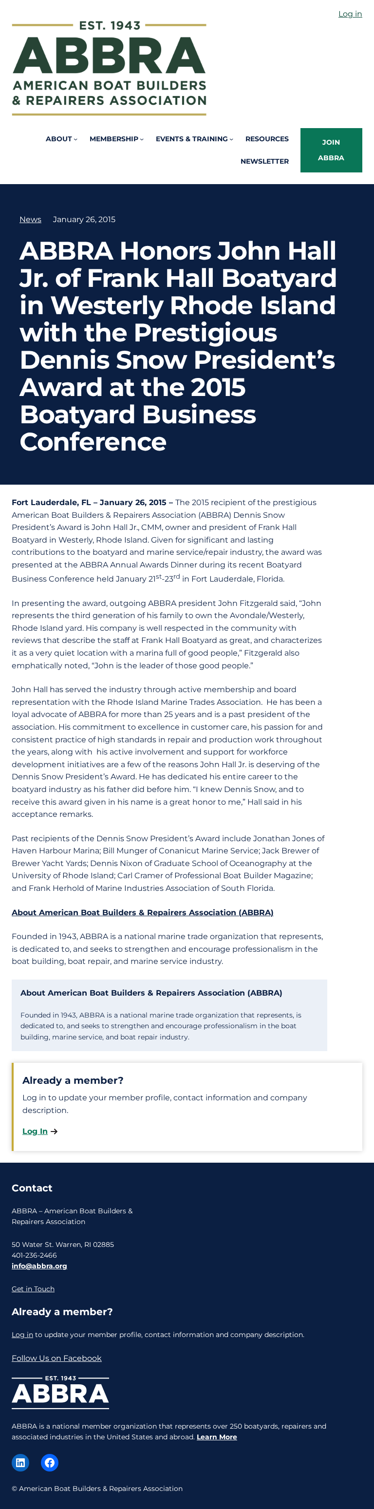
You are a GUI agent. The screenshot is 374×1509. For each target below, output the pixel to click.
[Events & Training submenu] (231, 139)
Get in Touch (33, 1288)
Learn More (217, 1437)
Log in (350, 14)
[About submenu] (75, 139)
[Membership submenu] (142, 139)
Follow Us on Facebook (57, 1358)
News (30, 219)
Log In (35, 1131)
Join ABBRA (331, 150)
